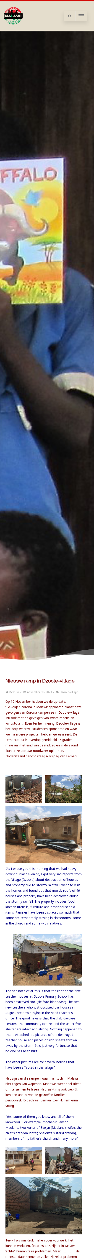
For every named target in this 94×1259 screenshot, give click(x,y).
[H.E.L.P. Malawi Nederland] (13, 29)
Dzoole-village (69, 692)
